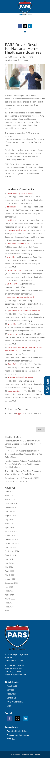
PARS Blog (11, 739)
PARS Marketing (14, 57)
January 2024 (10, 579)
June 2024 (9, 563)
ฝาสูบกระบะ (13, 334)
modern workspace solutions (19, 193)
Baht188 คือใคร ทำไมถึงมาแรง (20, 377)
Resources (11, 694)
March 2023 (10, 599)
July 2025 (9, 519)
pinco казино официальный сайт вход (24, 310)
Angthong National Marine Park (20, 297)
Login (9, 706)
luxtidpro (11, 220)
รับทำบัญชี (12, 364)
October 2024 (11, 547)
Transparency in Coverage (18, 735)
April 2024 (9, 571)
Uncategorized (11, 60)
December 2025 (11, 507)
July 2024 (9, 559)
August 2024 (10, 555)
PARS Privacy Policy (15, 702)
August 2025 (10, 515)
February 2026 (11, 503)
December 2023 (11, 583)
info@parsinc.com (18, 674)
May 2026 (9, 495)
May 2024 (9, 567)
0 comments (24, 60)
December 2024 (11, 539)
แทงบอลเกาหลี (13, 284)
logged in (20, 413)
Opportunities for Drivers (17, 731)
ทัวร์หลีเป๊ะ (12, 324)
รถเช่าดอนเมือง (14, 391)
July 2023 (9, 587)
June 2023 (9, 591)
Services (10, 690)
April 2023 (9, 595)
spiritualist (11, 207)
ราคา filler (11, 257)
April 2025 (9, 527)
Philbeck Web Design (31, 754)
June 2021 (9, 603)
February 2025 (11, 531)
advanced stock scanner (17, 230)
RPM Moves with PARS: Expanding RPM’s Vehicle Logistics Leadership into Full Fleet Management (23, 444)
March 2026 (10, 499)
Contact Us (11, 698)
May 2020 (9, 610)
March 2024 (10, 575)
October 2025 (11, 511)
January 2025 (10, 535)
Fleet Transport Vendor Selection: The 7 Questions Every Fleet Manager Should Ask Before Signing (23, 454)
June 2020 (9, 607)
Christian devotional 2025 (18, 243)
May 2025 (9, 523)
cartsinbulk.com (14, 270)
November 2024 (12, 543)
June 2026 (9, 491)
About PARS (12, 686)
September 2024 (12, 551)
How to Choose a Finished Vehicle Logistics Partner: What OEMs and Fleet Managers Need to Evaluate (23, 464)
